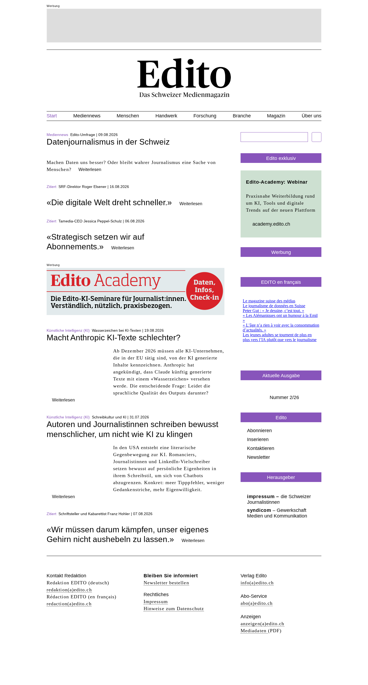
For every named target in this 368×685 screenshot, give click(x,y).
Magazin (276, 115)
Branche (242, 115)
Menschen (128, 115)
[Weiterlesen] (135, 155)
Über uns (311, 115)
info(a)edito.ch (257, 582)
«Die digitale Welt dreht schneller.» (109, 202)
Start (52, 115)
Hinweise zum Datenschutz (174, 608)
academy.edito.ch (271, 224)
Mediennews (86, 115)
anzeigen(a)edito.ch (262, 623)
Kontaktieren (260, 448)
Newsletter (258, 457)
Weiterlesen (89, 169)
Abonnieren (259, 430)
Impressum (156, 601)
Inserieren (258, 439)
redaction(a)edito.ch (69, 603)
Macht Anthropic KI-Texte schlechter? (113, 337)
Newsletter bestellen (166, 582)
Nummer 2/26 (284, 397)
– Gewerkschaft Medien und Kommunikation (277, 513)
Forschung (204, 115)
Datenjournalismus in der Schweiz (108, 141)
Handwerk (166, 115)
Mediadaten (254, 630)
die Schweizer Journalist (279, 499)
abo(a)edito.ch (257, 603)
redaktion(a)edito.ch (69, 589)
